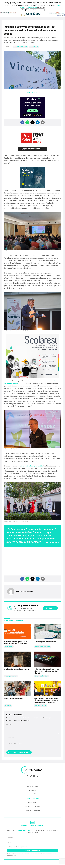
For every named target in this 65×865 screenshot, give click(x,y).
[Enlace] (32, 770)
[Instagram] (37, 776)
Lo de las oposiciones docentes (45, 642)
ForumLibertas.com (21, 46)
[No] (63, 6)
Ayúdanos (32, 790)
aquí (43, 853)
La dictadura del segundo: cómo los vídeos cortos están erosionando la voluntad (46, 671)
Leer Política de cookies (37, 10)
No (27, 10)
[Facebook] (27, 776)
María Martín (8, 646)
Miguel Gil (8, 705)
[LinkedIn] (34, 776)
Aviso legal (32, 802)
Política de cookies (32, 810)
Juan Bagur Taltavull (10, 676)
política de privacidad (21, 847)
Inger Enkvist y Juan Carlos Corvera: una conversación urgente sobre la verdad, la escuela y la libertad (46, 700)
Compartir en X (54, 542)
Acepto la (18, 847)
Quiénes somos (32, 786)
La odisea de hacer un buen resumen (16, 669)
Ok (23, 10)
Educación (35, 46)
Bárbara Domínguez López (42, 646)
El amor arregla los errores (13, 699)
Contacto (32, 794)
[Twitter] (30, 776)
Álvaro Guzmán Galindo (41, 676)
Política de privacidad (32, 806)
